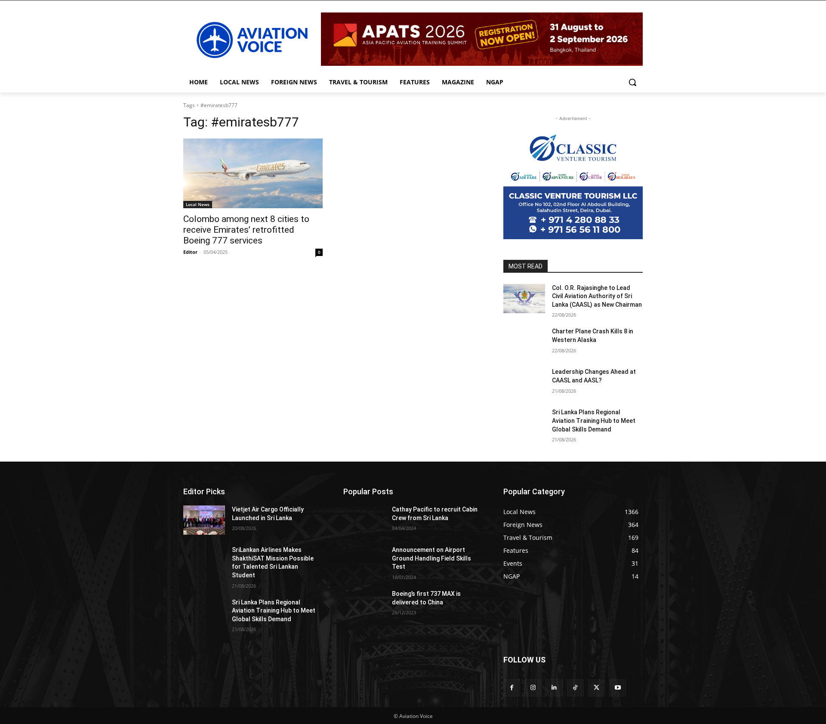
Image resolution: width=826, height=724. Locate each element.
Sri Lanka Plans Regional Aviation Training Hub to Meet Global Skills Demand (593, 420)
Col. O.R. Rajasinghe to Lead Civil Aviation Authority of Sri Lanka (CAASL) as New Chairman (597, 296)
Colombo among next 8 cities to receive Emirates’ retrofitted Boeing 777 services (246, 230)
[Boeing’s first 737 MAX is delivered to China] (364, 604)
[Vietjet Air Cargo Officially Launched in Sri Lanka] (204, 520)
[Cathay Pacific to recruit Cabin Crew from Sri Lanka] (364, 520)
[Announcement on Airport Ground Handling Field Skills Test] (364, 560)
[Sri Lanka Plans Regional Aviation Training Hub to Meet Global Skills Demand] (524, 422)
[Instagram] (532, 687)
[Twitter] (596, 687)
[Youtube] (617, 687)
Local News (198, 204)
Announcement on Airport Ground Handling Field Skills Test (431, 558)
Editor (190, 252)
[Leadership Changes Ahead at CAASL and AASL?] (524, 382)
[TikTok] (575, 687)
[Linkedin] (554, 687)
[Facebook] (511, 687)
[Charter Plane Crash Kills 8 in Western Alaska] (524, 342)
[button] (632, 82)
